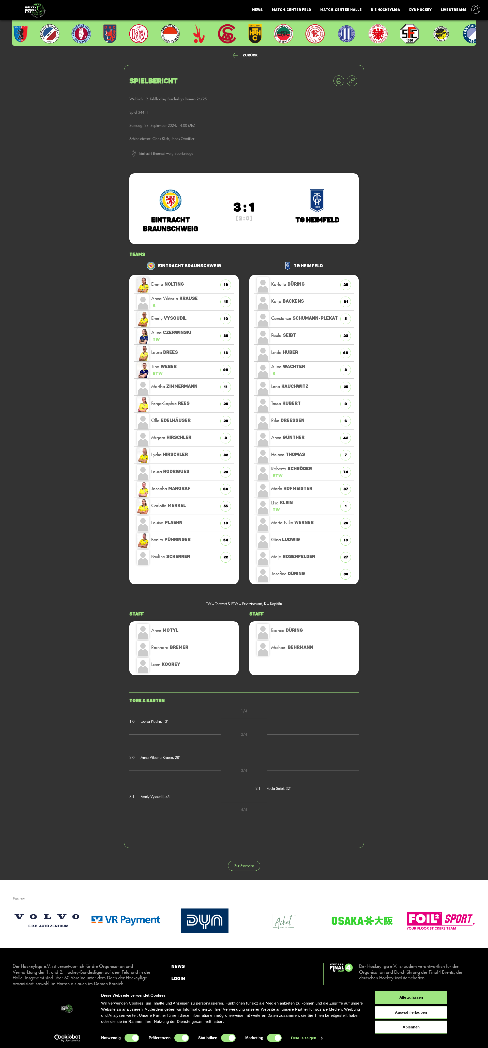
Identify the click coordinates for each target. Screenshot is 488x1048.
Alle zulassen (411, 997)
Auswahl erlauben (411, 1012)
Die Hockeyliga (385, 10)
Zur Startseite (244, 865)
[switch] (181, 1038)
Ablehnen (411, 1027)
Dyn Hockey (420, 10)
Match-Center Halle (341, 10)
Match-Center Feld (291, 10)
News (257, 10)
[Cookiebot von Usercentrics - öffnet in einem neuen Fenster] (67, 1038)
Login (178, 978)
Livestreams (454, 10)
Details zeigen (303, 1038)
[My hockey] (475, 10)
